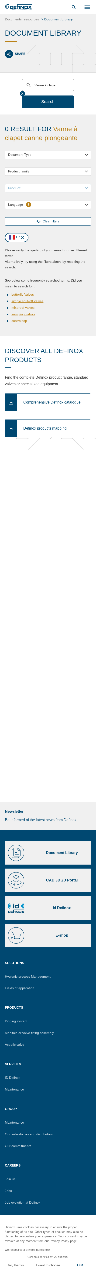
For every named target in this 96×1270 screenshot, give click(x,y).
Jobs (8, 1191)
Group (11, 1109)
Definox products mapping (45, 428)
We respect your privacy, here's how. (27, 1249)
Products (14, 1007)
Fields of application (19, 988)
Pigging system (16, 1021)
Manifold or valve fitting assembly (29, 1033)
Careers (13, 1165)
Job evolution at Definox (22, 1202)
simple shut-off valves (27, 301)
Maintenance (14, 1089)
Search (48, 101)
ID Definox (12, 1077)
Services (13, 1064)
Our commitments (18, 1146)
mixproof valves (22, 307)
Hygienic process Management (28, 976)
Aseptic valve (14, 1044)
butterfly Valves (22, 294)
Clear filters (51, 221)
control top (19, 321)
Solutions (14, 963)
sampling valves (23, 314)
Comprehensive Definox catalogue (52, 402)
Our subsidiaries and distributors (29, 1134)
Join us (10, 1179)
